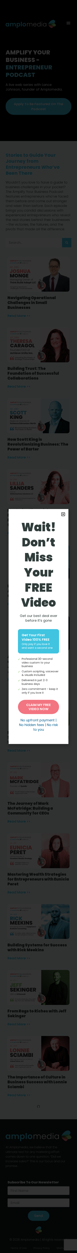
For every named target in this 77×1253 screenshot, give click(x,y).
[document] (38, 626)
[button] (63, 514)
